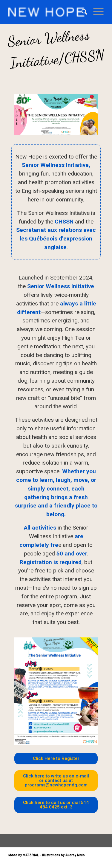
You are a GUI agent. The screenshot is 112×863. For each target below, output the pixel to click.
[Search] (81, 12)
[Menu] (95, 12)
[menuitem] (81, 12)
